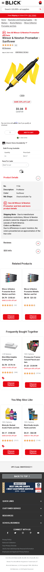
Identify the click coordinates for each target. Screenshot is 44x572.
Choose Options (11, 317)
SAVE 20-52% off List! (9, 436)
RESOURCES (7, 516)
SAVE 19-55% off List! (9, 367)
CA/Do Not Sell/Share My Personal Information (18, 549)
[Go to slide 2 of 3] (22, 95)
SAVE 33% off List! (22, 102)
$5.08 (19, 109)
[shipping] (22, 171)
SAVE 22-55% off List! (9, 300)
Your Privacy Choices (9, 546)
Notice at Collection (9, 543)
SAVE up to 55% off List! (32, 368)
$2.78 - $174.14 (8, 365)
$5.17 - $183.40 (8, 433)
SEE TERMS (32, 15)
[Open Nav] (3, 3)
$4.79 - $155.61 (8, 298)
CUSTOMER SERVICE (11, 508)
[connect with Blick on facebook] (7, 534)
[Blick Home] (13, 3)
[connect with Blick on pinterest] (30, 534)
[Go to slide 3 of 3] (24, 95)
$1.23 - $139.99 (30, 366)
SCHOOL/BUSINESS (11, 523)
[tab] (22, 177)
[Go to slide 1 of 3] (20, 95)
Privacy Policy (6, 539)
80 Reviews (6, 48)
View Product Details (21, 52)
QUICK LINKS (8, 501)
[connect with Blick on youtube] (38, 534)
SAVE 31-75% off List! (31, 436)
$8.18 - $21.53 (30, 298)
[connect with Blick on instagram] (23, 534)
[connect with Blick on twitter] (15, 534)
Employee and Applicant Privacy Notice (15, 552)
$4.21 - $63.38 (30, 433)
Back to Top (21, 476)
